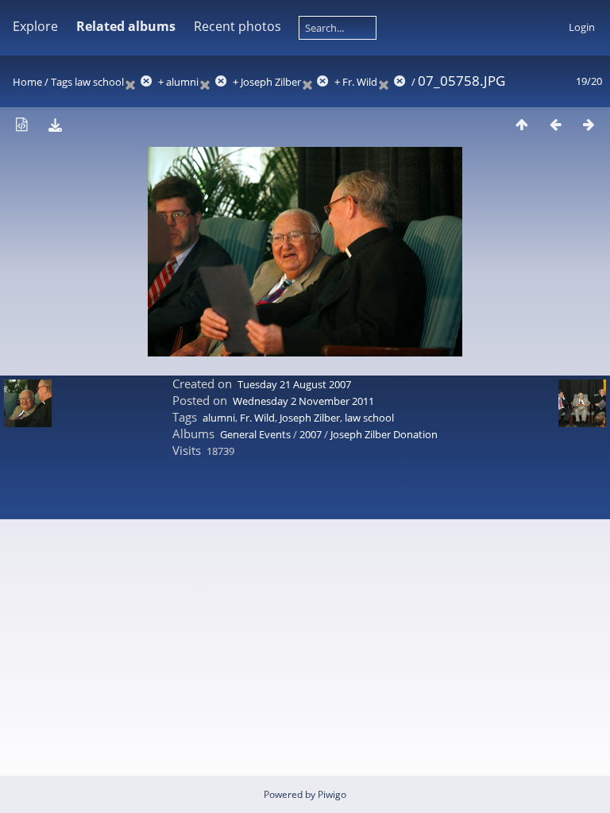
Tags (61, 82)
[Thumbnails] (522, 124)
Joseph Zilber (271, 82)
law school (99, 82)
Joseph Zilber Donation (384, 434)
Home (27, 82)
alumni (182, 82)
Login (582, 27)
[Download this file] (54, 124)
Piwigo (332, 794)
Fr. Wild (359, 82)
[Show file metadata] (21, 124)
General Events (255, 434)
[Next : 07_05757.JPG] (588, 124)
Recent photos (237, 26)
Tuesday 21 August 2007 (294, 384)
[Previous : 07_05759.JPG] (555, 124)
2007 (310, 434)
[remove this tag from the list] (140, 82)
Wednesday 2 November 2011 (303, 401)
